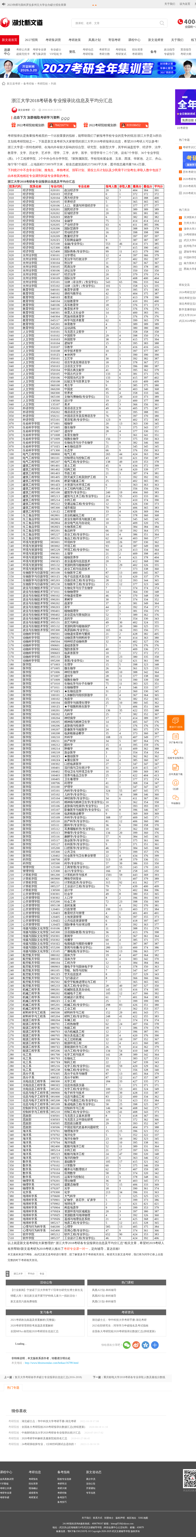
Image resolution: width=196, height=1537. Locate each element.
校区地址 (131, 1518)
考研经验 (88, 54)
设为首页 (185, 3)
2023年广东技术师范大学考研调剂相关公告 (32, 4)
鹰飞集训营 (39, 54)
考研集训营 (53, 39)
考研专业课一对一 (76, 1248)
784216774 (61, 125)
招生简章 (137, 49)
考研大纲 (185, 54)
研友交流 (184, 284)
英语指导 (185, 49)
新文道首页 (9, 39)
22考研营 (182, 127)
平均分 (31, 1273)
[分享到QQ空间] (145, 1345)
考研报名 (121, 49)
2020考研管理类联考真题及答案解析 (32, 1325)
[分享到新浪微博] (136, 1345)
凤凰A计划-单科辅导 (104, 1290)
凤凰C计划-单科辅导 (104, 1301)
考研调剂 (137, 54)
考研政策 (75, 39)
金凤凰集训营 (7, 1479)
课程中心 (134, 39)
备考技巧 (62, 1497)
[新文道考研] (26, 22)
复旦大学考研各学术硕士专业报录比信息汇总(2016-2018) (48, 1377)
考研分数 (104, 54)
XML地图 (143, 1518)
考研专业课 (39, 49)
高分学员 (90, 1479)
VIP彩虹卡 (56, 54)
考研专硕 (4, 1497)
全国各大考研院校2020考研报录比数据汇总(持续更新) (124, 1331)
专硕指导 (169, 54)
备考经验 (28, 83)
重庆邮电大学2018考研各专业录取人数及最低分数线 (134, 1377)
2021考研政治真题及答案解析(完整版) (33, 1319)
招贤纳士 (109, 1518)
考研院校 (42, 83)
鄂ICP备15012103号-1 (78, 1531)
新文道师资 (155, 39)
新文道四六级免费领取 (24, 1301)
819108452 (133, 125)
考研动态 (88, 49)
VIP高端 (4, 1483)
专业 (42, 1273)
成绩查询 (33, 1492)
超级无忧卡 (23, 54)
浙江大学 (18, 1273)
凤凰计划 (94, 39)
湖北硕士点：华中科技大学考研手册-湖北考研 (119, 1319)
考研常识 (104, 49)
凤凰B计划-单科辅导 (104, 1295)
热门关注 (184, 209)
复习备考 (46, 1312)
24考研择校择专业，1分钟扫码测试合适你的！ (49, 1444)
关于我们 (169, 3)
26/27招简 (31, 39)
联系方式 (97, 1518)
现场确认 (33, 1488)
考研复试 (121, 54)
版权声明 (120, 1518)
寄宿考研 (114, 39)
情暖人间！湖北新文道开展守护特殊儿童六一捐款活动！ (44, 1295)
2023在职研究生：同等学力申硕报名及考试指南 (120, 1325)
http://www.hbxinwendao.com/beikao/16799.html (51, 1362)
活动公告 (46, 1282)
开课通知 (90, 1488)
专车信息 (90, 1492)
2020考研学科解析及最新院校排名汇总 (44, 1438)
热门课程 (128, 1282)
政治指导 (169, 49)
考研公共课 (23, 49)
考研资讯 (128, 1312)
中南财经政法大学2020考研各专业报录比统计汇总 (51, 1432)
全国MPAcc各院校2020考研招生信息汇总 (35, 1331)
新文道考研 (13, 83)
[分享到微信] (127, 1345)
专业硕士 (56, 49)
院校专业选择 (64, 1479)
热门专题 (184, 139)
